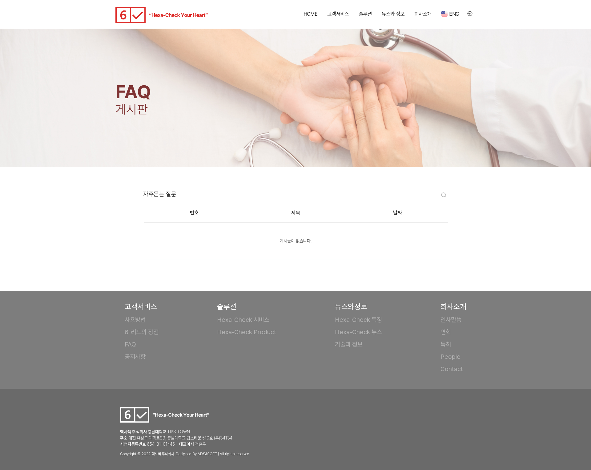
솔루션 (365, 14)
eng (454, 14)
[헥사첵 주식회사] (161, 15)
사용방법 (135, 319)
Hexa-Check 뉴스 (358, 332)
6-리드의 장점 (142, 332)
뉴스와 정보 (393, 14)
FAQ (130, 344)
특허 (445, 344)
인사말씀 (450, 319)
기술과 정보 (349, 344)
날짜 (397, 213)
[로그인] (470, 14)
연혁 (445, 332)
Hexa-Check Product (246, 332)
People (450, 356)
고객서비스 (338, 14)
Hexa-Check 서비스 (243, 319)
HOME (310, 14)
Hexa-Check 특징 (358, 319)
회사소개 (423, 14)
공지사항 (135, 356)
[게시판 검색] (443, 195)
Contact (451, 369)
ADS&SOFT (207, 454)
